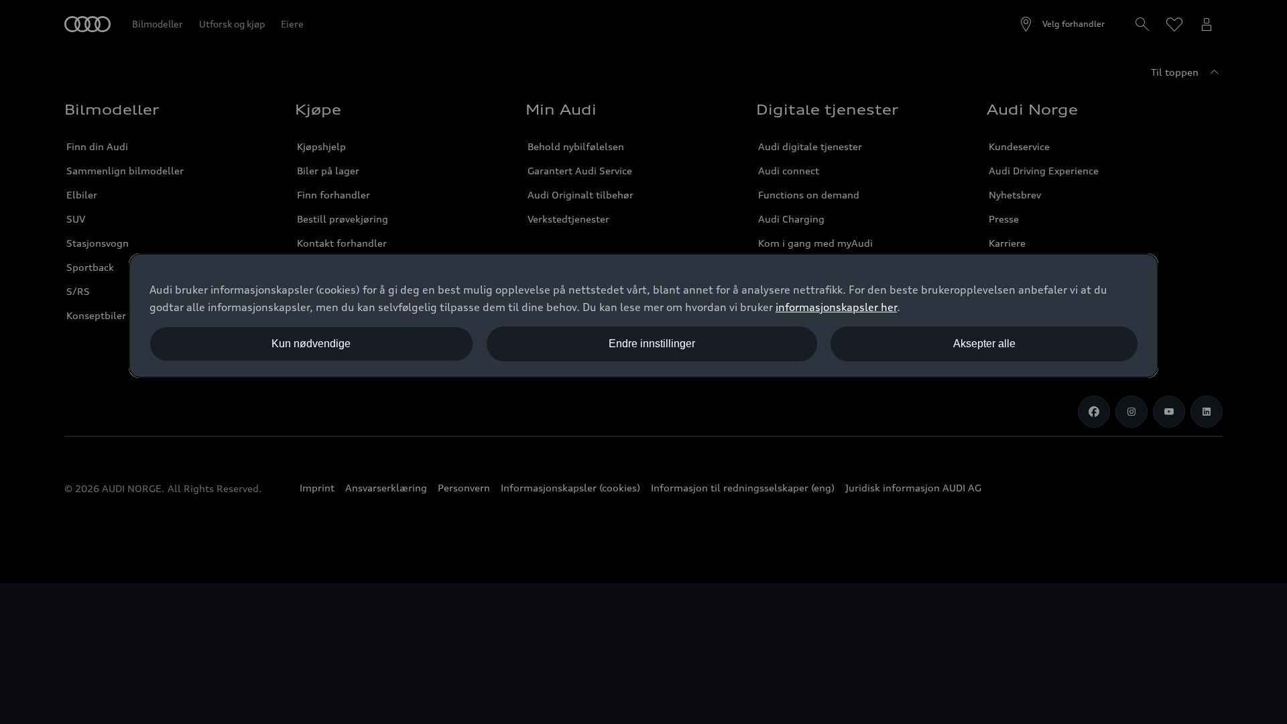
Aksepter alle (984, 343)
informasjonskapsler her (836, 307)
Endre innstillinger (652, 343)
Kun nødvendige (311, 343)
